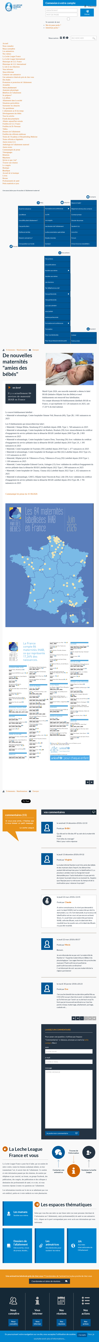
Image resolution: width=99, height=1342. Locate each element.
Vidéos (5, 129)
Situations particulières (11, 103)
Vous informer (8, 72)
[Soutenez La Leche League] (88, 1152)
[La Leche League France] (13, 7)
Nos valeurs (7, 54)
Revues (5, 178)
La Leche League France (12, 56)
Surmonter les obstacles (11, 106)
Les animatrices (8, 51)
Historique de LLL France (12, 62)
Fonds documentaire (11, 119)
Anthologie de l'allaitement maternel (16, 145)
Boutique (6, 170)
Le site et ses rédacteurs (11, 67)
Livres (5, 176)
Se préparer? (7, 95)
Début (74, 1018)
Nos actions (86, 1322)
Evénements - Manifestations (16, 350)
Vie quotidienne (8, 108)
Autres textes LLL (9, 142)
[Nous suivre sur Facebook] (64, 38)
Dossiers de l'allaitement (11, 132)
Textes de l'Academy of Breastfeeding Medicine (20, 137)
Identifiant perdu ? (52, 28)
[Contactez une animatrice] (58, 1152)
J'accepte (82, 1335)
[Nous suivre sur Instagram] (60, 38)
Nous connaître (9, 49)
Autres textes (7, 147)
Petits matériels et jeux (11, 183)
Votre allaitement (9, 87)
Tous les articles (8, 116)
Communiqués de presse (11, 150)
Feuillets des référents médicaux (14, 134)
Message (48, 1068)
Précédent (78, 1018)
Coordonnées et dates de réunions (46, 1281)
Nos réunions (61, 1322)
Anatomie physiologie (11, 90)
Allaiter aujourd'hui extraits (13, 121)
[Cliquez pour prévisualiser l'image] (70, 369)
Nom (47, 1047)
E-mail (47, 1057)
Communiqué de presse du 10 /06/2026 (21, 494)
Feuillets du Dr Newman (11, 126)
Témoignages (7, 152)
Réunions (6, 157)
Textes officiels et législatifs (13, 139)
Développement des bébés (12, 113)
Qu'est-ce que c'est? (10, 160)
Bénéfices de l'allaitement (12, 93)
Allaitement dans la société (12, 100)
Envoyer (36, 350)
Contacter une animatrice (12, 75)
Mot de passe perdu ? (53, 25)
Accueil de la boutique (11, 173)
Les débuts (6, 98)
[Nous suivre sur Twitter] (67, 38)
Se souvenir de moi (53, 22)
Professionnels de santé (11, 181)
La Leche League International (14, 59)
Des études (6, 80)
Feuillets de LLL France (11, 124)
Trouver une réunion (10, 163)
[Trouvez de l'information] (73, 1170)
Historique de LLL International (14, 64)
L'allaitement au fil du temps (13, 111)
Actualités (6, 85)
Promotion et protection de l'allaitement (17, 82)
